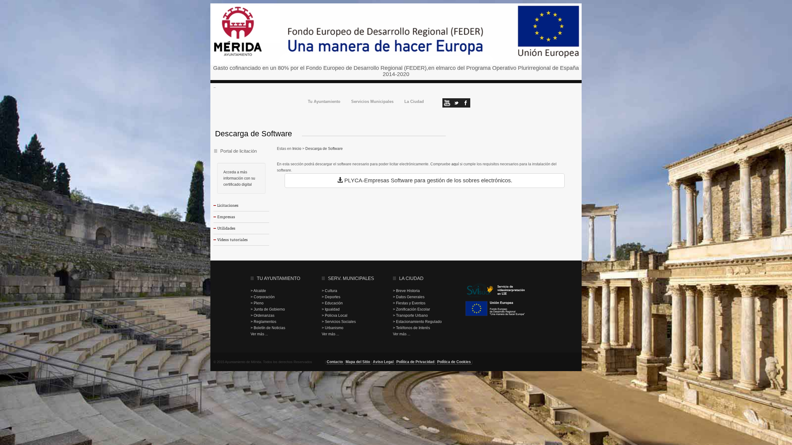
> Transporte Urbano (410, 315)
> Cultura (329, 291)
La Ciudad (414, 102)
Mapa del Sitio (358, 362)
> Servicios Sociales (339, 322)
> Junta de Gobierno (268, 309)
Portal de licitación (238, 151)
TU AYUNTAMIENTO (278, 278)
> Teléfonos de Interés (411, 328)
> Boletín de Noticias (268, 328)
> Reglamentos (263, 322)
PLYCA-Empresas (366, 180)
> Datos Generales (408, 297)
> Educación (332, 303)
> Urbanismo (332, 328)
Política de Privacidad (415, 362)
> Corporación (263, 297)
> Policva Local (334, 315)
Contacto (335, 362)
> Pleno (257, 303)
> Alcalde (258, 291)
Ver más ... (259, 334)
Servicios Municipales (372, 102)
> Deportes (331, 297)
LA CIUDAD (411, 278)
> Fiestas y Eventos (409, 303)
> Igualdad (331, 309)
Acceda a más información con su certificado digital (239, 178)
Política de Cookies (454, 362)
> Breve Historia (406, 291)
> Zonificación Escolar (411, 309)
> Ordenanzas (262, 315)
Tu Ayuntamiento (324, 102)
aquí (455, 164)
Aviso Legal (383, 362)
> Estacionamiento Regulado (417, 322)
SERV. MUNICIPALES (351, 278)
